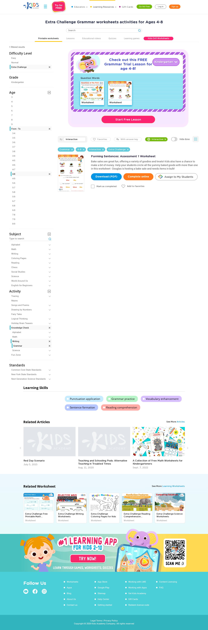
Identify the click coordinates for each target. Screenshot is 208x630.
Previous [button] (20, 448)
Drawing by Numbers (21, 309)
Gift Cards (127, 7)
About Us (71, 599)
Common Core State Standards (26, 369)
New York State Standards (24, 374)
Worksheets (72, 581)
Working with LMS (137, 581)
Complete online (138, 176)
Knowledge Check (20, 327)
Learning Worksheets (173, 486)
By (61, 139)
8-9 (13, 223)
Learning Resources (103, 7)
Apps (69, 587)
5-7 (13, 187)
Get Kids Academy (137, 593)
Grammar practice (123, 399)
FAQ (161, 587)
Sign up (174, 6)
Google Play (103, 587)
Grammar (17, 345)
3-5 (13, 137)
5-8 (13, 192)
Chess (14, 267)
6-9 (13, 210)
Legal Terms (96, 620)
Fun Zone (16, 354)
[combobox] (75, 139)
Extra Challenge (19, 67)
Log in (160, 6)
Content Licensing (168, 581)
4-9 (13, 178)
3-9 (13, 155)
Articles (181, 421)
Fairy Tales (16, 314)
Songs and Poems (20, 305)
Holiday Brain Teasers (22, 323)
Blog (69, 593)
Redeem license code (138, 604)
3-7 (13, 146)
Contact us (72, 604)
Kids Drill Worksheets (158, 38)
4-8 (13, 174)
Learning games (132, 38)
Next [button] (187, 448)
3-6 (13, 142)
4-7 (13, 169)
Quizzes (112, 38)
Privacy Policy (111, 620)
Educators (79, 7)
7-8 (13, 214)
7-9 (13, 219)
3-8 (13, 151)
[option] (49, 446)
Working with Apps (137, 587)
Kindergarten (17, 82)
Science (15, 276)
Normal (14, 62)
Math (13, 249)
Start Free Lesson (128, 119)
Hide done (185, 139)
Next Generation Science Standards (28, 378)
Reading (15, 262)
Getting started (105, 604)
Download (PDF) (106, 176)
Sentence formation (82, 407)
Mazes (14, 300)
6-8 (13, 205)
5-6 (13, 183)
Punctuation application (85, 399)
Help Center (103, 599)
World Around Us (19, 280)
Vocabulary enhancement (162, 399)
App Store (102, 581)
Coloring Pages (18, 258)
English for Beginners (21, 285)
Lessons (70, 38)
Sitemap (102, 593)
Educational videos (91, 38)
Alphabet (15, 244)
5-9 (13, 196)
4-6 (13, 164)
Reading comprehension (121, 407)
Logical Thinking (19, 318)
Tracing (15, 296)
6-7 (13, 201)
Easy (13, 58)
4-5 (13, 160)
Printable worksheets (48, 38)
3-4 (13, 133)
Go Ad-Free (144, 6)
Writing (14, 253)
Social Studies (18, 271)
